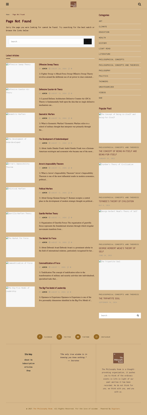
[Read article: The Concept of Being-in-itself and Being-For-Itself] (120, 128)
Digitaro (116, 409)
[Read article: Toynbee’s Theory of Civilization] (120, 178)
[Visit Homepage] (73, 4)
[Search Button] (139, 4)
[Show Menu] (7, 4)
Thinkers (103, 81)
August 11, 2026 (58, 217)
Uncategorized (106, 87)
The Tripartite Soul (109, 298)
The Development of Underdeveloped (53, 138)
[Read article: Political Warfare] (20, 197)
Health (102, 38)
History (103, 43)
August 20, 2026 (58, 68)
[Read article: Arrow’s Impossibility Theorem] (20, 172)
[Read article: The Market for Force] (20, 247)
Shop (28, 371)
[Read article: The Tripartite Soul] (120, 275)
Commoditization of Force (49, 263)
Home (7, 14)
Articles (28, 367)
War (100, 98)
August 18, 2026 (58, 118)
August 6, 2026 (57, 292)
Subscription (28, 363)
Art (100, 21)
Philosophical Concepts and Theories (119, 65)
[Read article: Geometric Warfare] (20, 123)
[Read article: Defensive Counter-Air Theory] (20, 98)
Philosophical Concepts (111, 59)
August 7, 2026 (57, 267)
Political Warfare (46, 188)
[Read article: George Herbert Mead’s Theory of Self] (120, 225)
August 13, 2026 (58, 168)
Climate (103, 27)
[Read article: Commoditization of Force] (20, 272)
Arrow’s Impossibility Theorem (51, 163)
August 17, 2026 (58, 143)
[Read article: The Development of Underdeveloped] (20, 147)
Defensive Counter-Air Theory (50, 89)
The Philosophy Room (42, 409)
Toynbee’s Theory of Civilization (116, 201)
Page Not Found (19, 14)
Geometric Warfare (47, 114)
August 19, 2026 (58, 93)
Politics (103, 76)
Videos (102, 92)
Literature (104, 54)
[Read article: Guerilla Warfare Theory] (20, 222)
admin (44, 68)
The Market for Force (47, 238)
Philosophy (104, 70)
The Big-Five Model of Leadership (52, 287)
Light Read (104, 48)
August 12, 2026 (58, 193)
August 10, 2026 (58, 242)
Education (104, 32)
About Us (28, 360)
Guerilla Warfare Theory (48, 213)
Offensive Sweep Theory (49, 64)
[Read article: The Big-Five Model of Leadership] (20, 296)
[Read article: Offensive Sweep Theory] (20, 73)
